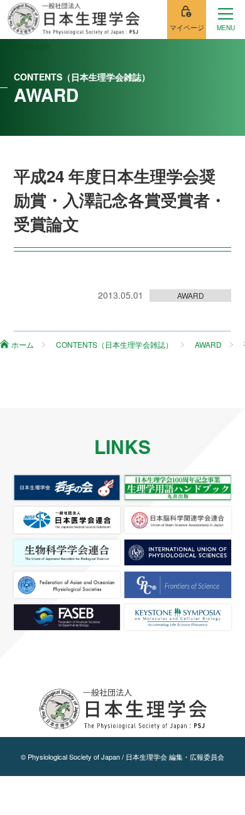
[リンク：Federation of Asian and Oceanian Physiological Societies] (67, 584)
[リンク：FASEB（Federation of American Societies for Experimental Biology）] (67, 617)
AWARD (190, 295)
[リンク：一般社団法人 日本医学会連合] (67, 520)
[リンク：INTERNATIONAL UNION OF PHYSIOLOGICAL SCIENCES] (177, 552)
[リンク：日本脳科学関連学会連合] (177, 520)
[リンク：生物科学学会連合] (67, 552)
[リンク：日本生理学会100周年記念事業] (177, 488)
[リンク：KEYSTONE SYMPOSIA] (177, 617)
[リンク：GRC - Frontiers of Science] (177, 584)
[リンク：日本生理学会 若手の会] (67, 488)
